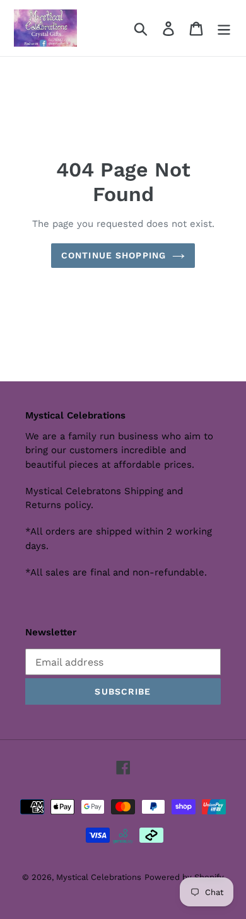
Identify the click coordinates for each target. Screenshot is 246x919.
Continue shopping (113, 255)
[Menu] (224, 28)
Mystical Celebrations (98, 877)
